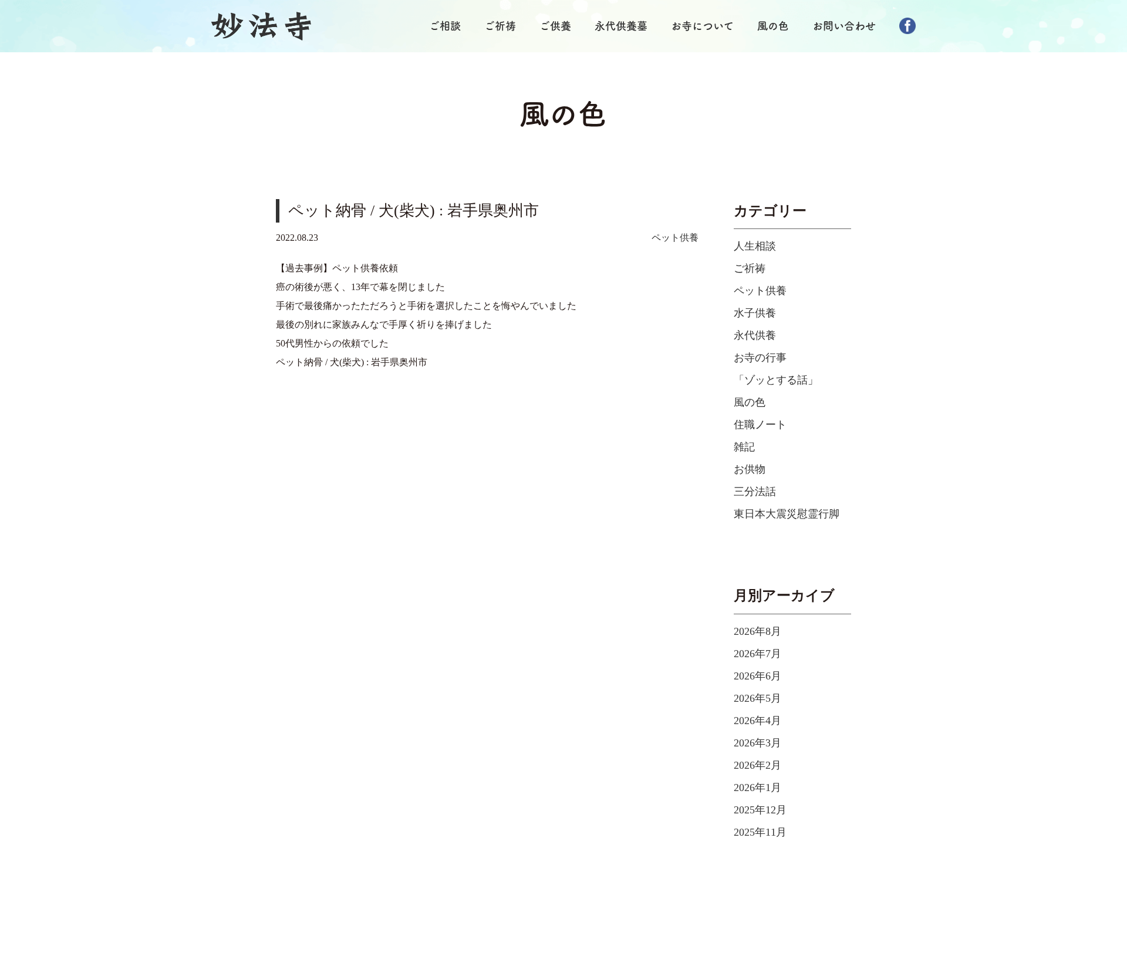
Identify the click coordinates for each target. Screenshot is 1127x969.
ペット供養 (675, 238)
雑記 (744, 447)
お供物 (749, 469)
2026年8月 (757, 631)
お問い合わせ (844, 26)
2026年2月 (757, 765)
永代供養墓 (621, 26)
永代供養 (755, 335)
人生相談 (755, 246)
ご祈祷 (500, 26)
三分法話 (755, 491)
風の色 (773, 26)
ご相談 (445, 26)
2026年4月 (757, 720)
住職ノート (760, 424)
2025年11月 (760, 832)
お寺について (702, 26)
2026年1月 (757, 787)
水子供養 (755, 313)
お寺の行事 (760, 358)
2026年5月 (757, 698)
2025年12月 (760, 810)
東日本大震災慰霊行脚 (786, 514)
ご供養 (555, 26)
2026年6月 (757, 676)
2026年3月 (757, 743)
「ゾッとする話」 (776, 380)
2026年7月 (757, 654)
